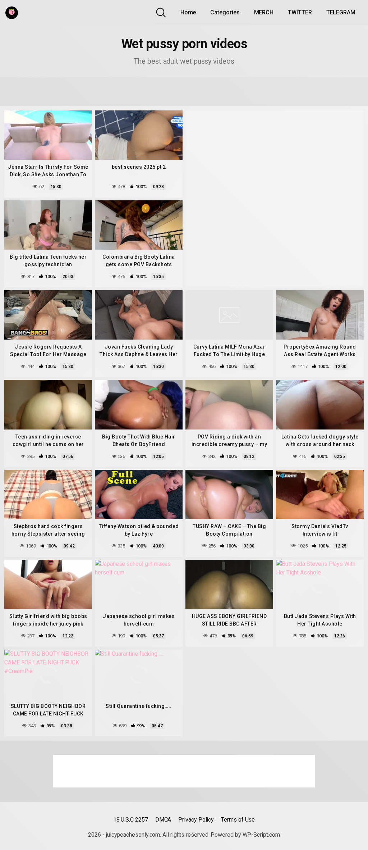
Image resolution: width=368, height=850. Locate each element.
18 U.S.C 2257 (130, 819)
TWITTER (300, 12)
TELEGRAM (340, 12)
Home (188, 12)
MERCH (264, 12)
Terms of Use (238, 819)
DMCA (163, 819)
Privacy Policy (196, 819)
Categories (224, 12)
